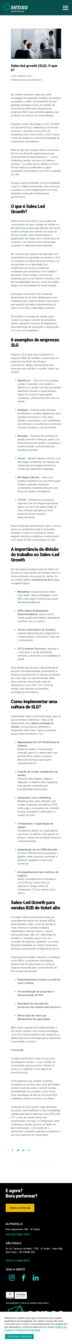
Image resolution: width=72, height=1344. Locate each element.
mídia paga (29, 598)
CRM (30, 853)
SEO (28, 307)
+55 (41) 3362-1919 (17, 1234)
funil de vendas (19, 235)
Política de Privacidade (28, 1330)
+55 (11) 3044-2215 (17, 1260)
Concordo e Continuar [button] (19, 1336)
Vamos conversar (20, 1207)
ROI (47, 170)
